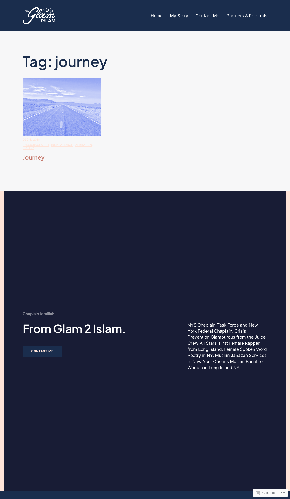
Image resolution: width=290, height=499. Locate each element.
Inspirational (62, 145)
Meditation (83, 145)
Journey (34, 157)
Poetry (28, 148)
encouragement (36, 145)
